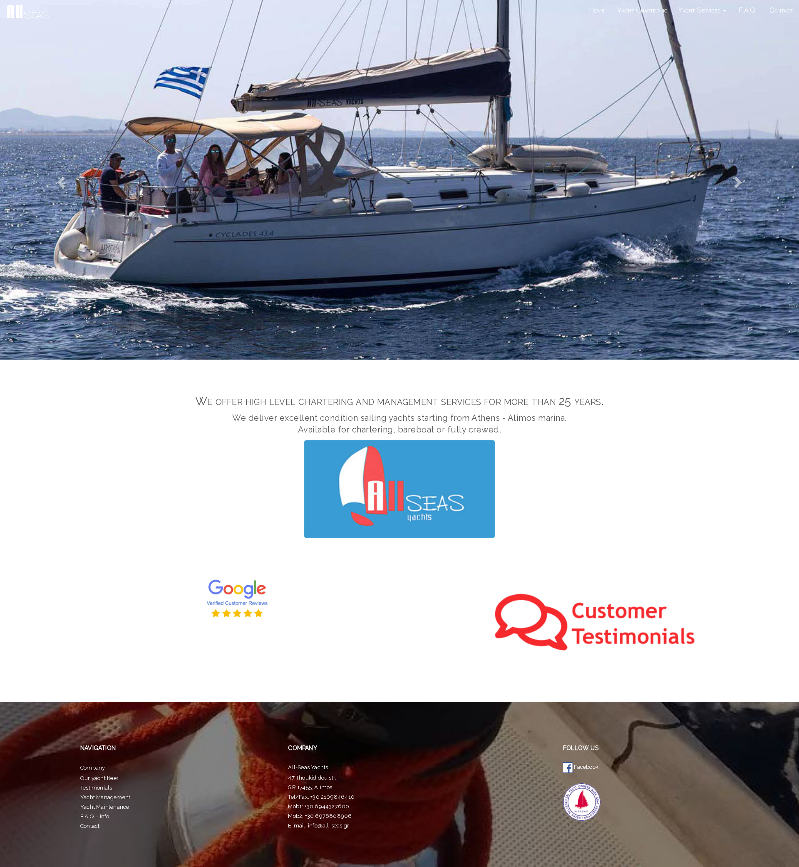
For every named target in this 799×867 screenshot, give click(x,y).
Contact (781, 10)
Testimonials (96, 788)
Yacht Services (700, 10)
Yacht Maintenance (104, 807)
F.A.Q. (748, 10)
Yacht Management (105, 797)
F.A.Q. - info (94, 816)
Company (92, 768)
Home (597, 10)
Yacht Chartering (642, 10)
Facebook (585, 767)
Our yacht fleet (99, 778)
